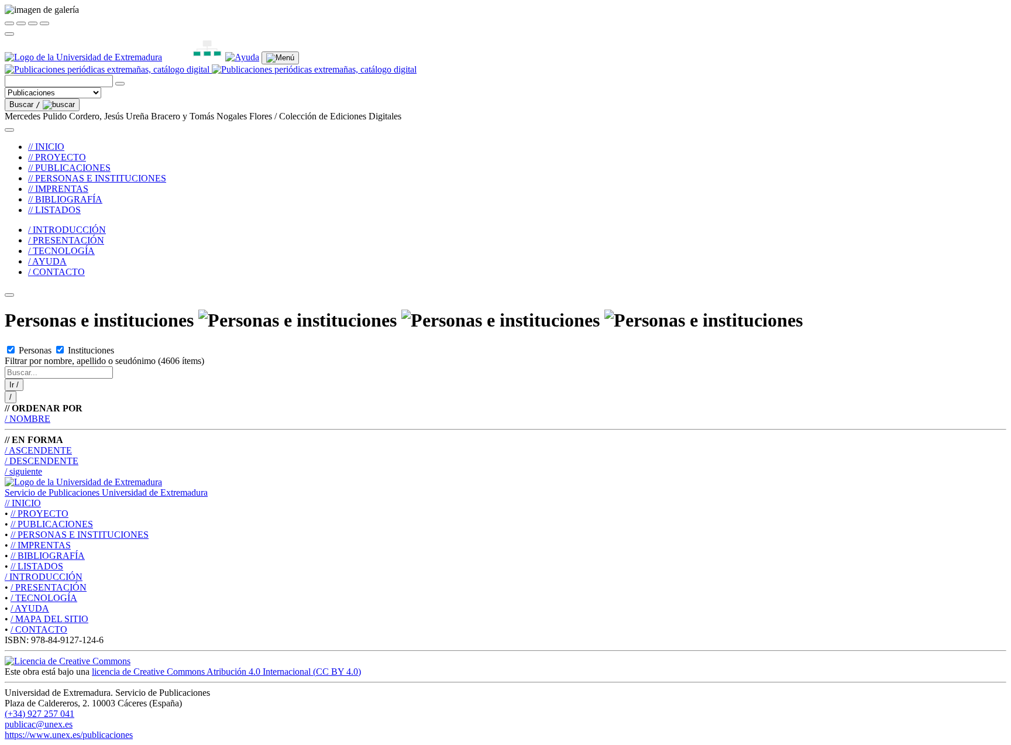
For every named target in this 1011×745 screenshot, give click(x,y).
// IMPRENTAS (58, 189)
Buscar (24, 104)
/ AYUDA (47, 261)
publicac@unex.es (39, 724)
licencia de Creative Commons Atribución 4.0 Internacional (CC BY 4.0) (226, 672)
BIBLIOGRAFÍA (48, 556)
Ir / (14, 384)
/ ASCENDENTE (38, 450)
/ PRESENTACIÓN (66, 240)
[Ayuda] (242, 57)
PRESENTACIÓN (49, 587)
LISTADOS (37, 566)
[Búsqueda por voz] (120, 83)
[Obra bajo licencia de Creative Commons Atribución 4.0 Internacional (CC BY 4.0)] (67, 661)
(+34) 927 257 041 (39, 714)
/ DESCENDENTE (41, 461)
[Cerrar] (9, 23)
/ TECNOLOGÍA (61, 251)
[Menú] (280, 58)
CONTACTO (39, 629)
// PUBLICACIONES (69, 168)
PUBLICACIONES (52, 524)
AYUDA (30, 608)
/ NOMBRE (27, 419)
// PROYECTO (57, 157)
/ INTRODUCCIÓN (67, 230)
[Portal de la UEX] (83, 57)
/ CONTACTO (56, 272)
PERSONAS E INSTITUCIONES (80, 535)
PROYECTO (39, 514)
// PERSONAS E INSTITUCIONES (97, 178)
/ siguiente (23, 471)
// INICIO (46, 147)
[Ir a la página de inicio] (211, 69)
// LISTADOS (54, 210)
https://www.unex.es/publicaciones (69, 735)
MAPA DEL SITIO (49, 619)
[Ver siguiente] (32, 23)
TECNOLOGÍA (44, 598)
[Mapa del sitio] (193, 57)
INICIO (23, 503)
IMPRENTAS (41, 545)
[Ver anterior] (21, 23)
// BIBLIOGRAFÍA (65, 199)
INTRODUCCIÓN (43, 577)
